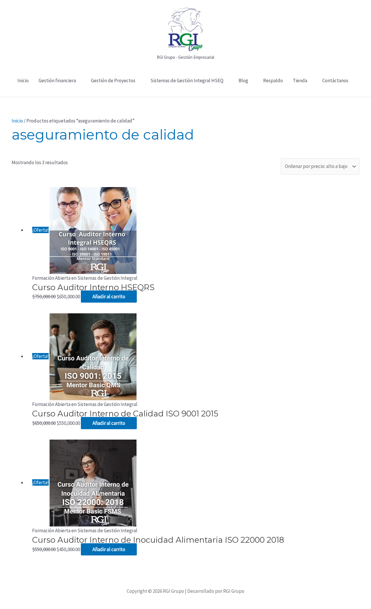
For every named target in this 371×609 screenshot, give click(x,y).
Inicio (23, 80)
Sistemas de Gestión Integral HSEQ (186, 80)
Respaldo (273, 80)
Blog (243, 80)
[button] (185, 93)
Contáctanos (335, 80)
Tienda (300, 80)
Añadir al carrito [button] (108, 296)
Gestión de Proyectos (113, 80)
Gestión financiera (57, 80)
